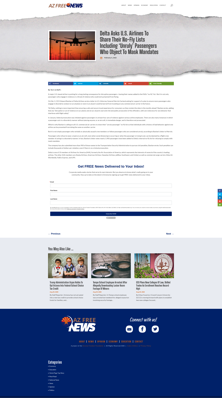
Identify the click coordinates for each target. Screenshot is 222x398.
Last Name (53, 199)
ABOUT (82, 341)
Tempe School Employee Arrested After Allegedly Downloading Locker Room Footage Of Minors (110, 285)
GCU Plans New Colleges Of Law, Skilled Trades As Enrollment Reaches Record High (153, 285)
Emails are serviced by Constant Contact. (75, 209)
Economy (144, 5)
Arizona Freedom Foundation (93, 346)
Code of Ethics (132, 346)
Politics (51, 390)
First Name (53, 190)
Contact (163, 5)
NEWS (91, 341)
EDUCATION (126, 341)
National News (54, 380)
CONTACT (139, 341)
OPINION (101, 341)
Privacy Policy (146, 346)
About (123, 5)
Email (52, 182)
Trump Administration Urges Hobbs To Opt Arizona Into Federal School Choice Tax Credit (67, 285)
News (130, 5)
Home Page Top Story (56, 373)
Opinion (136, 5)
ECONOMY (113, 341)
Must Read (53, 377)
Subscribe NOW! (111, 214)
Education (154, 5)
